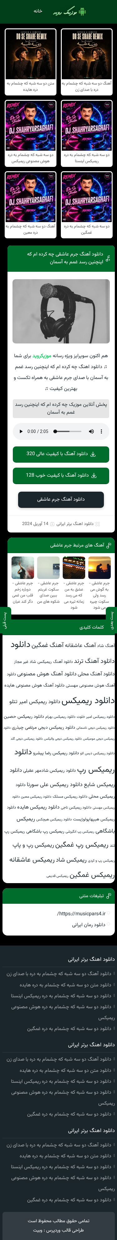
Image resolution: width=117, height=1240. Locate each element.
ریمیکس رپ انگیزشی (80, 831)
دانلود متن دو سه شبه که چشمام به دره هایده (65, 985)
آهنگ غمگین (48, 645)
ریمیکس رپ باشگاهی (45, 831)
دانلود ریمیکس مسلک (70, 797)
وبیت (37, 1230)
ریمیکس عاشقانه (32, 860)
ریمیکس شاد (71, 860)
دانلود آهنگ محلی (96, 674)
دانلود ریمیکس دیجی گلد (27, 739)
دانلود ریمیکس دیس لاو (97, 753)
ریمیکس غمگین (92, 875)
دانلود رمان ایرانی (88, 925)
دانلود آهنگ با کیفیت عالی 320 (57, 454)
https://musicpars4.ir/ (81, 914)
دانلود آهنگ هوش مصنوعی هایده (34, 685)
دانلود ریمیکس (88, 701)
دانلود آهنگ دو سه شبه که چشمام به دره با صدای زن (59, 974)
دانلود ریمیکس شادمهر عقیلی (49, 770)
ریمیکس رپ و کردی (101, 860)
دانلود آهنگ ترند (94, 661)
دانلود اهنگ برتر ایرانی (75, 524)
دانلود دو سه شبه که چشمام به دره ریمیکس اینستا (61, 996)
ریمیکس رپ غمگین (82, 844)
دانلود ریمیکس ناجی (76, 808)
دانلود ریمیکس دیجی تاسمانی (95, 728)
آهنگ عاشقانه (80, 645)
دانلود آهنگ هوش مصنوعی (46, 674)
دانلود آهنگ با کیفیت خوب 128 (57, 475)
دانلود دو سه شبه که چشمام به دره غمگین (69, 1029)
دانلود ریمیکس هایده (38, 807)
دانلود (20, 645)
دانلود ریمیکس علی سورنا (55, 784)
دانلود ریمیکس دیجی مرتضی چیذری (43, 727)
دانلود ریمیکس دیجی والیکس (63, 739)
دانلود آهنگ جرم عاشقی (61, 499)
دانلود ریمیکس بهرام (60, 717)
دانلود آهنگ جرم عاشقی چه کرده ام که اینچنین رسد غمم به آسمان (65, 258)
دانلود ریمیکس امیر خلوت (96, 717)
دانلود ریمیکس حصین (24, 716)
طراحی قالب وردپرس (65, 1230)
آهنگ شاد (106, 646)
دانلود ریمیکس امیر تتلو (34, 702)
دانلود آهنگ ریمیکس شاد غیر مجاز (43, 662)
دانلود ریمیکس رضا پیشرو (56, 753)
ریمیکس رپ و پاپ (33, 845)
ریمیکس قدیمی (57, 876)
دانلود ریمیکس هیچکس (54, 819)
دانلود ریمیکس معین (36, 797)
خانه (38, 11)
